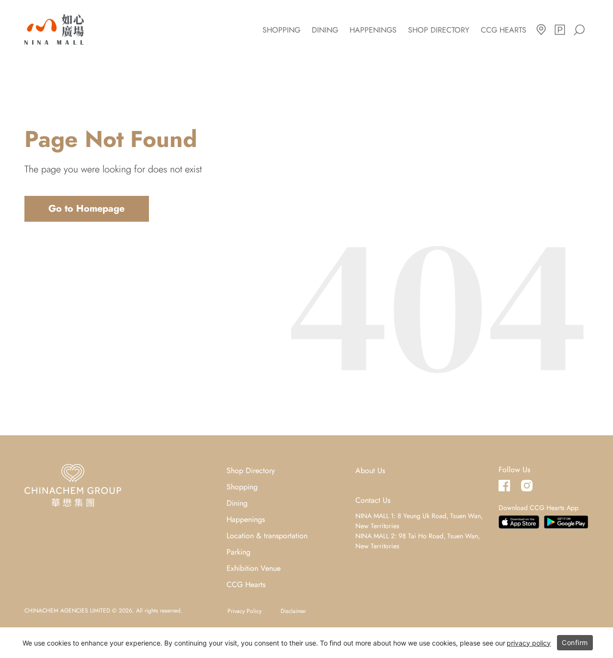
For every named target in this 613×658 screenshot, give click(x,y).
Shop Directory (438, 29)
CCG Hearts (503, 29)
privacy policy (529, 643)
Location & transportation (267, 535)
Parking (238, 551)
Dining (325, 29)
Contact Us (372, 500)
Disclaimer (293, 611)
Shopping (281, 29)
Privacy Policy (244, 611)
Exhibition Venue (254, 568)
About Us (370, 470)
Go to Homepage (86, 209)
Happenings (373, 29)
